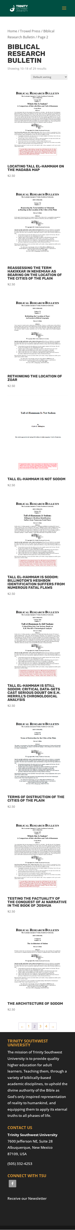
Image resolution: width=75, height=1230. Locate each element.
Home (12, 31)
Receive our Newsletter (27, 1198)
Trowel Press (30, 31)
